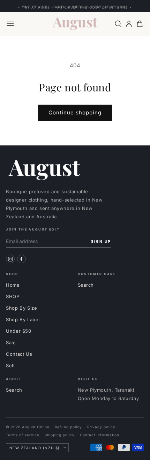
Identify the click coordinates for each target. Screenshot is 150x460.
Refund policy (68, 427)
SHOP (12, 296)
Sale (11, 342)
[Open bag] (139, 24)
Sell (10, 365)
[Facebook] (21, 259)
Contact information (99, 435)
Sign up (101, 241)
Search (86, 285)
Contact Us (19, 354)
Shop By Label (23, 319)
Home (13, 285)
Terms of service (22, 435)
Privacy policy (101, 427)
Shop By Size (21, 308)
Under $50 (18, 331)
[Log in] (129, 24)
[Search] (118, 24)
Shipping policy (60, 435)
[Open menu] (10, 24)
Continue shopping (75, 112)
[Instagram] (10, 259)
